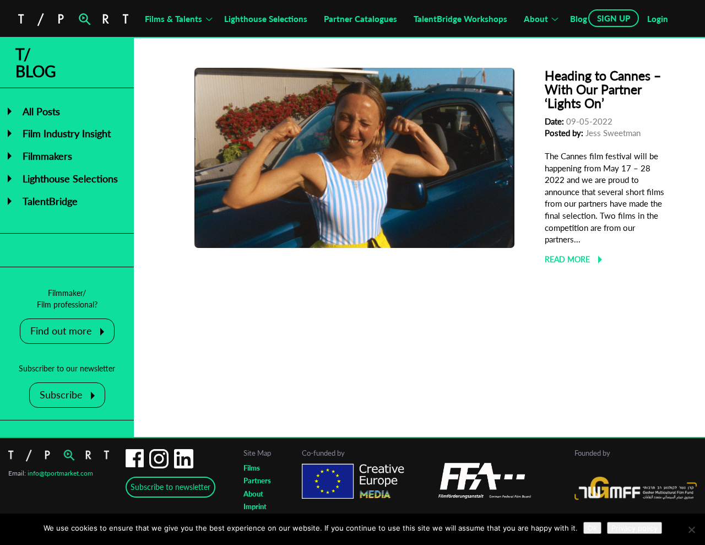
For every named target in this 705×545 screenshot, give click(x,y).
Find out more (61, 331)
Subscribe (61, 394)
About (536, 19)
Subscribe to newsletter (170, 487)
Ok (592, 528)
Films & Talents (173, 19)
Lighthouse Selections (265, 19)
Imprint (255, 506)
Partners (257, 480)
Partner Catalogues (360, 19)
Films (251, 467)
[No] (691, 529)
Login (657, 19)
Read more (567, 259)
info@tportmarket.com (60, 473)
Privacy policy (634, 528)
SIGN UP (613, 18)
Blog (578, 19)
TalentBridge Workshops (460, 19)
